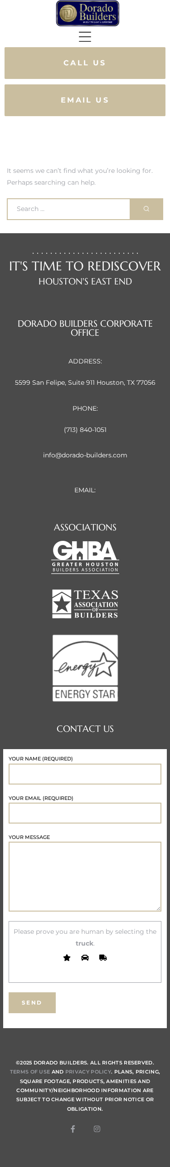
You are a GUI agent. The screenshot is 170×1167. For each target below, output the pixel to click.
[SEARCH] (147, 209)
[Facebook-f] (73, 1129)
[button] (85, 63)
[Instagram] (97, 1129)
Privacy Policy (88, 1072)
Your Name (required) (41, 759)
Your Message (29, 837)
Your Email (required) (41, 798)
